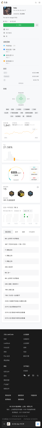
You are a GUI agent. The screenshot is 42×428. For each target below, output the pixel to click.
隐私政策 (21, 399)
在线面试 (26, 339)
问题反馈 (34, 395)
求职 (5, 352)
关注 (19, 25)
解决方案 (26, 356)
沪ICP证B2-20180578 (30, 419)
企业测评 (26, 343)
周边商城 (6, 360)
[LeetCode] (4, 2)
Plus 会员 (7, 356)
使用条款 (8, 399)
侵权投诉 (21, 395)
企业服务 (26, 334)
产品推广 (6, 384)
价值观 (25, 370)
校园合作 (6, 388)
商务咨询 (8, 395)
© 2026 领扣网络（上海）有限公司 (21, 406)
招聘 (24, 347)
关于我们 (26, 366)
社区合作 (6, 371)
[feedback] (37, 424)
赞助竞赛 (6, 380)
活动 (5, 376)
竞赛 (5, 339)
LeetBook (7, 343)
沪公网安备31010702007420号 (11, 419)
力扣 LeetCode (8, 334)
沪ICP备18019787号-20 (19, 416)
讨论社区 (6, 347)
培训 (24, 352)
